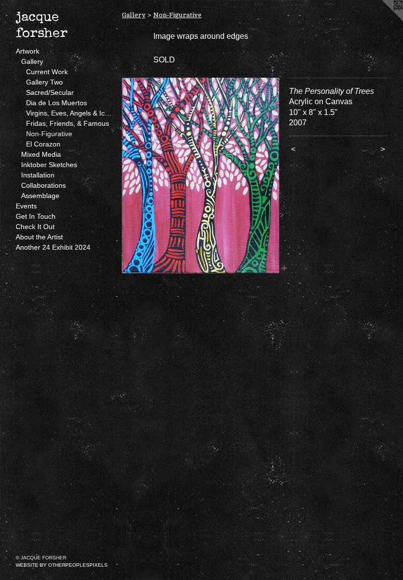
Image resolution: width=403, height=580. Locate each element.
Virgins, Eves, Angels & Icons (70, 113)
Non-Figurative (49, 134)
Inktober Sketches (49, 165)
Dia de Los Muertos (56, 103)
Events (26, 206)
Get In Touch (36, 216)
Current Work (47, 72)
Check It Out (35, 227)
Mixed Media (41, 154)
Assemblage (40, 196)
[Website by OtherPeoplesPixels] (383, 19)
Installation (38, 175)
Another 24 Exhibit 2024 (53, 247)
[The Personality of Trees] (200, 175)
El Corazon (43, 144)
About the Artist (39, 237)
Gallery (32, 61)
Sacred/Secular (50, 92)
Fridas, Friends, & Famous (67, 123)
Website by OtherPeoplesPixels (62, 565)
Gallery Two (44, 82)
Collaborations (43, 185)
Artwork (27, 51)
